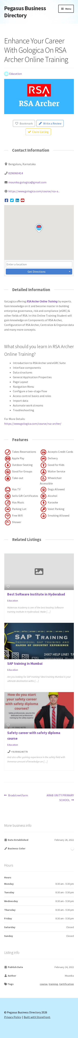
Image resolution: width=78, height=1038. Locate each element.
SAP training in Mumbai (24, 663)
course (43, 984)
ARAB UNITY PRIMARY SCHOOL (60, 797)
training (53, 984)
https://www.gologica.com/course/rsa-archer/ (32, 423)
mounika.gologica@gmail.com (27, 182)
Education (12, 600)
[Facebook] (6, 200)
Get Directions (37, 271)
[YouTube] (22, 200)
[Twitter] (11, 200)
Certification (66, 984)
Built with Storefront (37, 1017)
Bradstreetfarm (18, 795)
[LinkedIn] (17, 200)
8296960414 (15, 173)
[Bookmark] (8, 586)
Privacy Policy (12, 1017)
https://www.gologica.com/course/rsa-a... (34, 191)
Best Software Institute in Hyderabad (36, 594)
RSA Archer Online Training (42, 301)
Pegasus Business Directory (25, 12)
